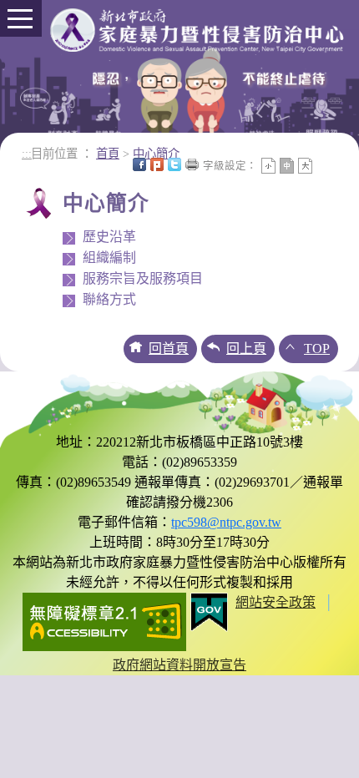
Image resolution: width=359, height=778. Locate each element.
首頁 (107, 153)
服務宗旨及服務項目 (143, 278)
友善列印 (192, 164)
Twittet (174, 164)
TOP (317, 348)
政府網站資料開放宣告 (179, 665)
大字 (305, 166)
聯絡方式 (109, 299)
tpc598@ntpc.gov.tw (226, 522)
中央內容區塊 (323, 164)
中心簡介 (156, 153)
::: (27, 153)
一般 (287, 166)
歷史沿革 (109, 237)
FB (139, 164)
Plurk (157, 164)
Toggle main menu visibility (21, 18)
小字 (268, 166)
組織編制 (109, 257)
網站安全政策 (275, 602)
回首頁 (169, 348)
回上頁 (246, 348)
